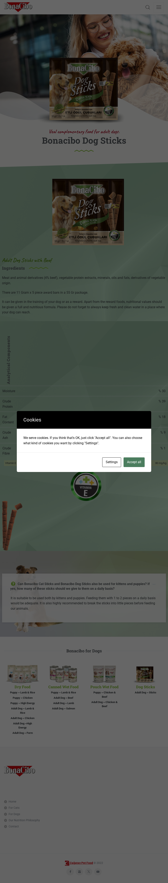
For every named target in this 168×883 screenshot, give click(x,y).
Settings (112, 462)
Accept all (134, 462)
